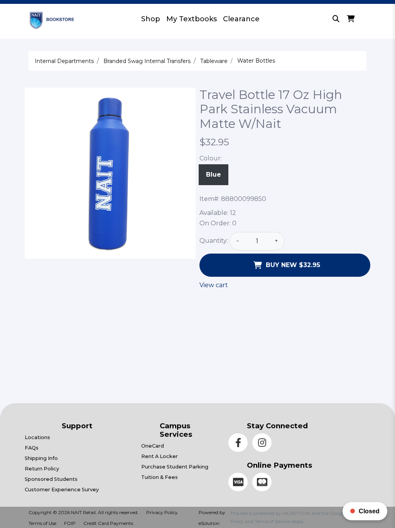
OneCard (152, 446)
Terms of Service (272, 521)
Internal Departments (64, 61)
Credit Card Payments (108, 523)
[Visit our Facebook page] (240, 444)
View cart (213, 285)
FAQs (32, 448)
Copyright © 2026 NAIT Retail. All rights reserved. (83, 512)
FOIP (70, 523)
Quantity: (213, 240)
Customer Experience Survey (62, 489)
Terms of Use (42, 523)
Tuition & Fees (159, 477)
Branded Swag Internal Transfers (147, 61)
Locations (37, 437)
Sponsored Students (51, 479)
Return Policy (42, 469)
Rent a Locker (159, 456)
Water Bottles (256, 60)
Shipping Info (41, 458)
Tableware (214, 61)
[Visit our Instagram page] (263, 444)
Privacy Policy (162, 512)
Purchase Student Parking (174, 467)
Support (77, 425)
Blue (213, 174)
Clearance (241, 19)
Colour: (210, 158)
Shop (150, 19)
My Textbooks (191, 19)
